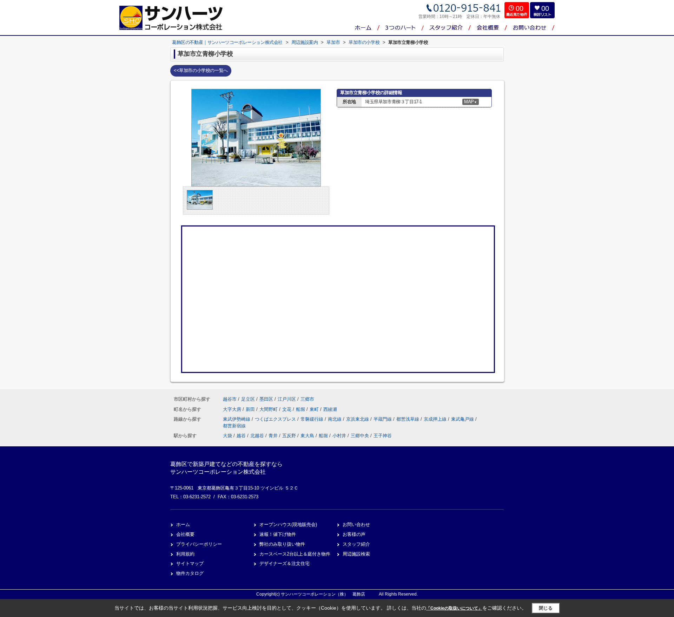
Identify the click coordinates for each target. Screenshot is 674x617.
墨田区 (266, 399)
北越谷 (257, 435)
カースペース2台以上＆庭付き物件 (294, 554)
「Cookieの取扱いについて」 (454, 608)
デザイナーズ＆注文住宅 (284, 563)
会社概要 (185, 534)
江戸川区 (287, 399)
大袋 (227, 435)
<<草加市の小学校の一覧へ (201, 70)
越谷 (241, 435)
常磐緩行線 (312, 419)
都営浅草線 (408, 419)
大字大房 (233, 409)
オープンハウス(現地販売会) (288, 524)
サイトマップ (190, 563)
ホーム (183, 524)
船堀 (301, 409)
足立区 (248, 399)
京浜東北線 (358, 419)
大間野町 (269, 409)
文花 (287, 409)
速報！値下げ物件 (277, 534)
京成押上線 (436, 419)
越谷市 (230, 399)
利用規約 (185, 554)
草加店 (488, 56)
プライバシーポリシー (199, 544)
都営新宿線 (234, 425)
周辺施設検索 (356, 554)
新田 (251, 409)
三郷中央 (360, 435)
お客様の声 (354, 534)
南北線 (335, 419)
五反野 (289, 435)
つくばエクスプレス (276, 419)
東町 (315, 409)
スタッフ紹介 (356, 544)
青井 (273, 435)
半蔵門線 (383, 419)
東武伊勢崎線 (237, 419)
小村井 (339, 435)
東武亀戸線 (463, 419)
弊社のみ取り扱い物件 (282, 544)
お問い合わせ (356, 524)
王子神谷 (383, 435)
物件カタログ (190, 573)
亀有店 (488, 42)
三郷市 (307, 399)
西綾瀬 (330, 409)
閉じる (546, 608)
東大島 (307, 435)
